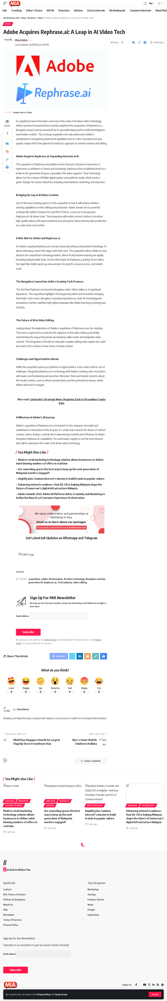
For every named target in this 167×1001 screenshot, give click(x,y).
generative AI (35, 582)
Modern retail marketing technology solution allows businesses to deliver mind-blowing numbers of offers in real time (20, 818)
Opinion (50, 805)
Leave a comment (92, 761)
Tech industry (65, 582)
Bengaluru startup (95, 579)
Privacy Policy (43, 994)
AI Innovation (56, 579)
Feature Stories (13, 805)
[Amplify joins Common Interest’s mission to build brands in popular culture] (104, 795)
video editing (80, 582)
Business (23, 801)
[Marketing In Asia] (15, 3)
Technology (148, 805)
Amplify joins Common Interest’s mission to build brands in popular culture (61, 478)
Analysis (9, 801)
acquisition (34, 579)
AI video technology (74, 579)
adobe (44, 579)
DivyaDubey (23, 709)
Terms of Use (61, 994)
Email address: (22, 616)
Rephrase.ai (50, 582)
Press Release (95, 805)
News (8, 24)
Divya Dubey (21, 39)
